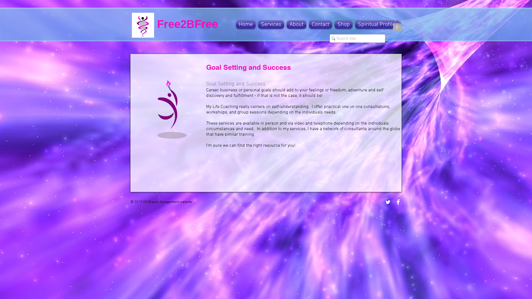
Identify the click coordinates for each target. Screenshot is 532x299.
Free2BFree (187, 24)
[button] (271, 24)
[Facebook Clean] (398, 202)
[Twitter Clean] (388, 202)
